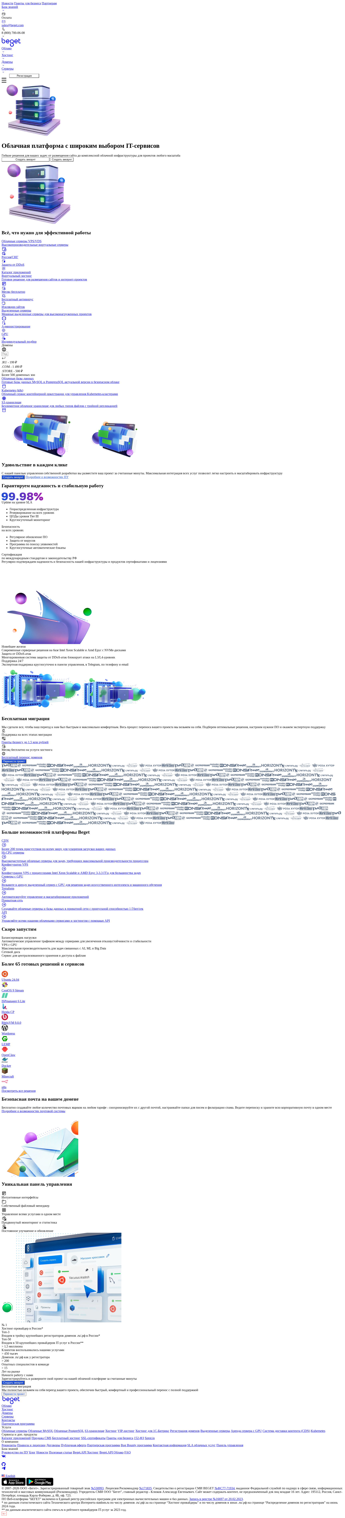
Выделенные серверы (215, 1431)
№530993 (97, 1488)
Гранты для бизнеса (27, 3)
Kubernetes (318, 1431)
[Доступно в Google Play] (39, 1484)
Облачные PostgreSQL (69, 1431)
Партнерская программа (18, 1423)
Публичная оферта (73, 1445)
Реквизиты (9, 1445)
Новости (7, 3)
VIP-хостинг (126, 1431)
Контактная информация (169, 1445)
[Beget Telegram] (172, 1468)
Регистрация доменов (185, 1431)
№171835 (145, 1488)
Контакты (8, 1420)
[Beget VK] (172, 1456)
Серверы (8, 1416)
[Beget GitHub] (172, 1464)
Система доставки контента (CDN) (286, 1431)
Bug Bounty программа (136, 1445)
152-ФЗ (139, 1438)
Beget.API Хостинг (86, 1452)
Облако (7, 1405)
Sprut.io (150, 1438)
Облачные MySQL (40, 1431)
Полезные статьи (60, 1452)
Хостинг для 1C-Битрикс (152, 1431)
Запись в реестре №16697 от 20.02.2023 (216, 1499)
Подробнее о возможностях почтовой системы (33, 1111)
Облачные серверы (14, 1431)
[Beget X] (172, 1460)
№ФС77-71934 (225, 1488)
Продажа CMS (41, 1438)
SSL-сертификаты (93, 1438)
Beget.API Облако (111, 1452)
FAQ (127, 1452)
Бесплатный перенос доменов (22, 757)
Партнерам (49, 3)
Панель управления (229, 1445)
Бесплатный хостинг (66, 1438)
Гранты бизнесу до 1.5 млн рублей (25, 742)
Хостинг (7, 1409)
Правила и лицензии (31, 1445)
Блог (32, 1452)
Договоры (53, 1445)
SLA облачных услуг (201, 1445)
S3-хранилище (94, 1431)
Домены (7, 1413)
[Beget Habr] (172, 1472)
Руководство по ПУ (15, 1452)
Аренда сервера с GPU (246, 1431)
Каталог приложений (16, 1438)
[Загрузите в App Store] (14, 1484)
